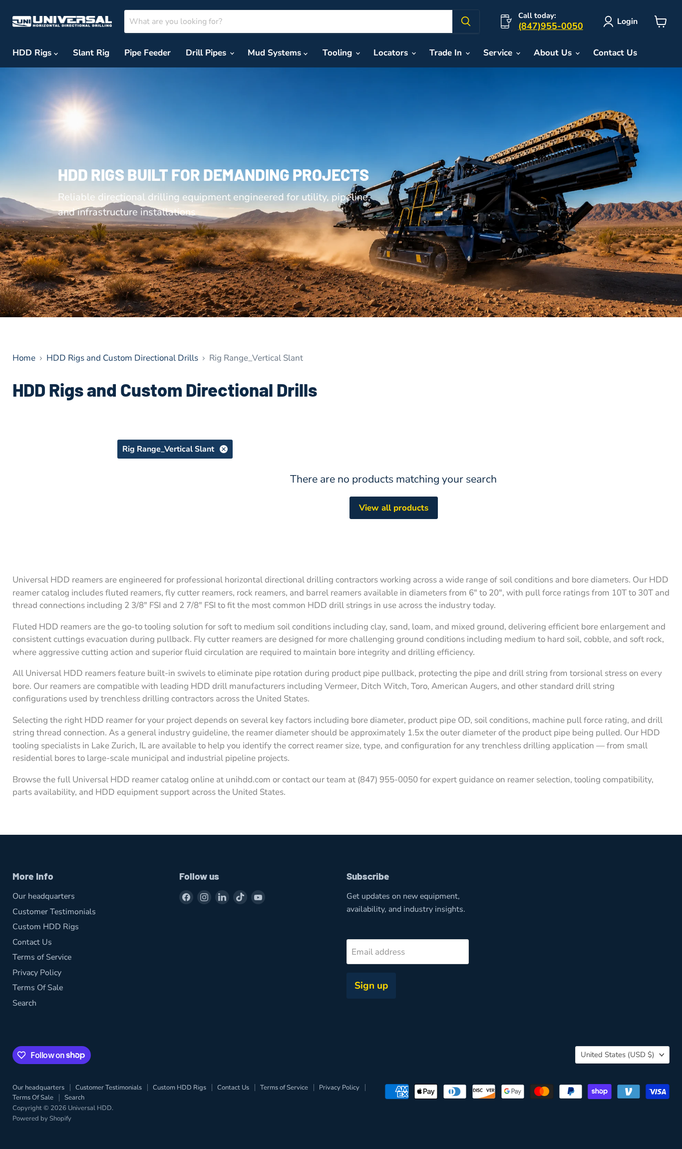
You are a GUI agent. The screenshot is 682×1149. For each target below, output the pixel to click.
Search (24, 1003)
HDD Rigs (33, 52)
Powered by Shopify (41, 1118)
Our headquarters (43, 896)
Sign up (371, 985)
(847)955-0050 (550, 26)
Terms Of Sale (37, 987)
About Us (554, 52)
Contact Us (615, 52)
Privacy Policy (36, 972)
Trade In (446, 52)
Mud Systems (276, 52)
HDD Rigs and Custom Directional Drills (122, 358)
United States (618, 1055)
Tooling (338, 52)
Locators (391, 52)
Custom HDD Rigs (45, 926)
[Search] (465, 21)
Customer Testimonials (54, 911)
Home (23, 358)
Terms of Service (41, 957)
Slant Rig (91, 52)
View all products (393, 508)
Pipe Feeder (147, 52)
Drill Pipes (207, 52)
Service (499, 52)
